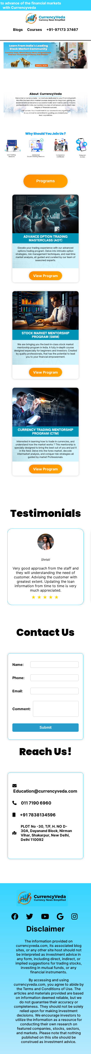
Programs (45, 181)
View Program (45, 276)
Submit (45, 727)
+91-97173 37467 (62, 29)
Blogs (18, 29)
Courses (34, 29)
